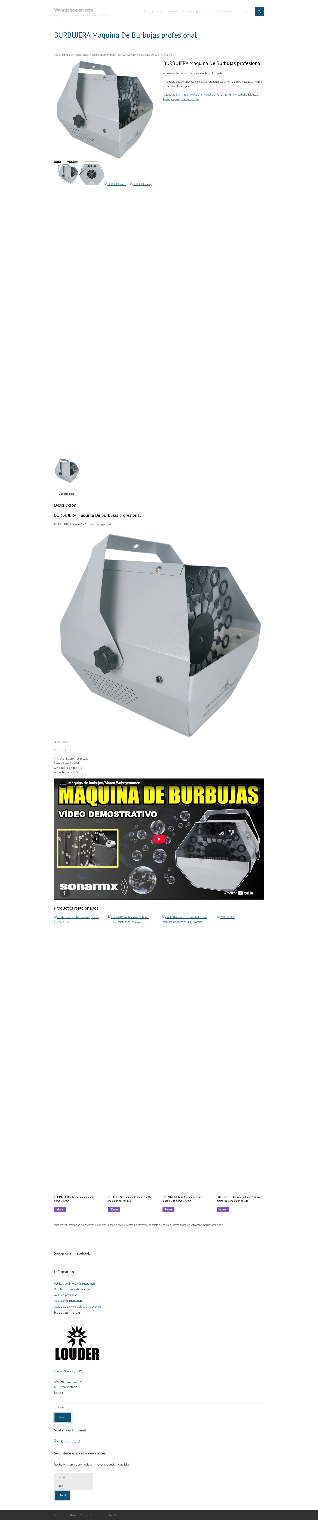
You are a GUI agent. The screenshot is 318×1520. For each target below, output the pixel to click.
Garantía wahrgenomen (68, 1300)
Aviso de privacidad (65, 1295)
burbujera (168, 99)
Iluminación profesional (75, 54)
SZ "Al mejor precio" (66, 1386)
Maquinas (209, 94)
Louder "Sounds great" (67, 1371)
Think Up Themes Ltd (81, 1515)
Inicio (57, 54)
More (60, 1209)
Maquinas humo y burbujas (105, 54)
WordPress (114, 1515)
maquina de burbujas (187, 99)
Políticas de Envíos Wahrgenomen (74, 1283)
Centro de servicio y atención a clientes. (78, 1306)
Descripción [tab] (66, 493)
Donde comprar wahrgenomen (72, 1289)
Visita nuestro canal (70, 1430)
